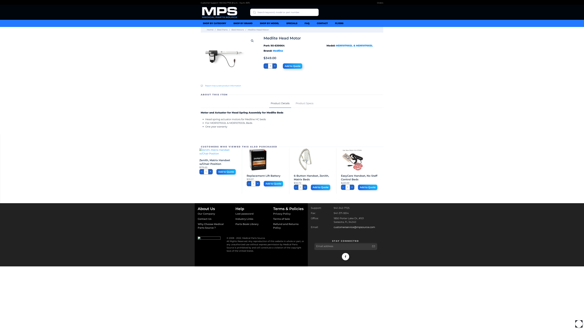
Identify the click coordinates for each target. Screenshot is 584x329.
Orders (380, 3)
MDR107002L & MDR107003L (354, 45)
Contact (322, 23)
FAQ (307, 23)
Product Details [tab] (280, 103)
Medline (278, 50)
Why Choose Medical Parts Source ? (211, 226)
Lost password (244, 213)
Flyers (339, 23)
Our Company (206, 213)
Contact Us (204, 219)
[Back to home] (220, 12)
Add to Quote (292, 66)
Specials (291, 23)
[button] (252, 41)
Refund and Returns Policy (286, 226)
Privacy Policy (282, 213)
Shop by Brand (243, 23)
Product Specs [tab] (304, 103)
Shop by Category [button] (214, 23)
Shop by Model (269, 23)
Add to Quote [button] (226, 171)
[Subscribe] (373, 246)
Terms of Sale (281, 219)
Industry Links (244, 219)
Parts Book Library (247, 224)
